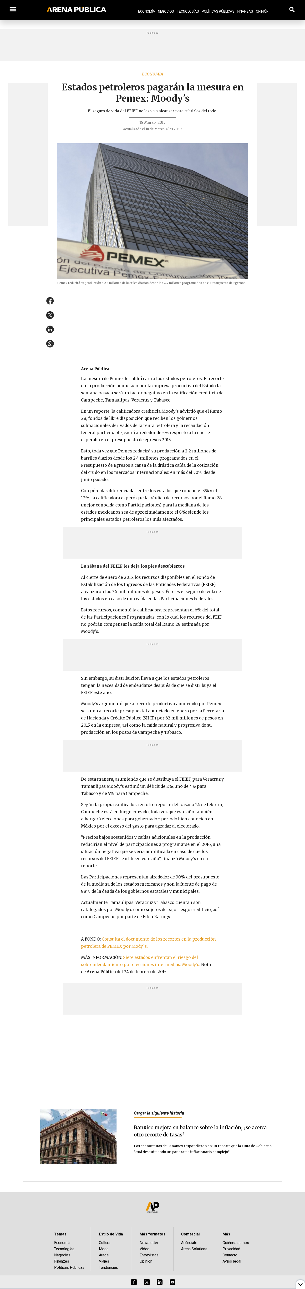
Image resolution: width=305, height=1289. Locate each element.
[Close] (181, 608)
